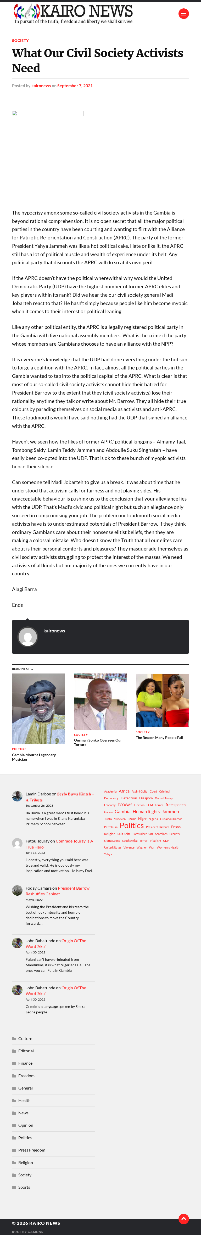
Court (153, 791)
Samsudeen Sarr (143, 833)
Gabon (108, 812)
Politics (132, 825)
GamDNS (35, 1232)
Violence (129, 847)
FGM (150, 805)
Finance (25, 1062)
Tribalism (155, 840)
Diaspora (146, 798)
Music (132, 819)
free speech (176, 804)
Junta (108, 819)
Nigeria (153, 819)
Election (139, 805)
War (152, 847)
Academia (110, 791)
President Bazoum (157, 827)
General (25, 1087)
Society (20, 40)
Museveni (120, 819)
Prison (176, 827)
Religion (109, 834)
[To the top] (183, 1219)
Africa (124, 790)
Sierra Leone (112, 840)
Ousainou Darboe (171, 819)
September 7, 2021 (75, 85)
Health (24, 1100)
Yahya (108, 854)
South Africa (130, 840)
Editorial (26, 1050)
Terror (143, 840)
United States (112, 847)
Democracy (111, 798)
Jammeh (170, 811)
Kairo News (44, 1223)
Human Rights (146, 811)
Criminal (164, 791)
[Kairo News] (100, 13)
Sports (24, 1187)
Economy (110, 805)
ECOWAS (125, 805)
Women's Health (168, 847)
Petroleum (111, 827)
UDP (166, 840)
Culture (25, 1038)
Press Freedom (31, 1149)
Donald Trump (163, 798)
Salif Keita (124, 833)
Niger (142, 819)
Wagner (142, 847)
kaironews (41, 85)
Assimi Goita (140, 791)
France (159, 805)
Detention (129, 798)
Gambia (123, 811)
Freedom (26, 1075)
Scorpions (161, 833)
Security (175, 833)
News (23, 1112)
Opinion (25, 1124)
